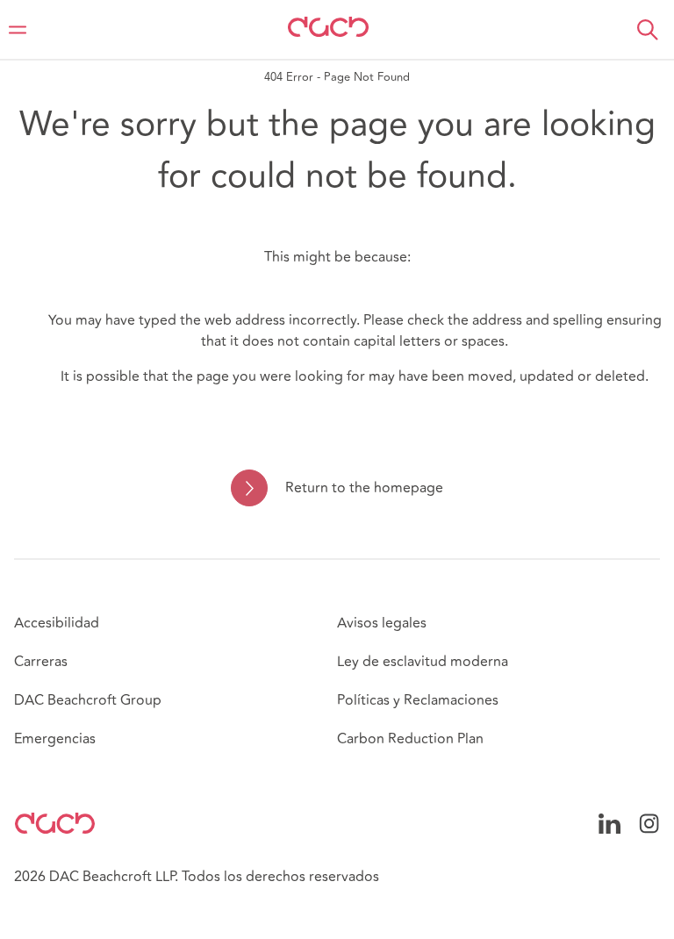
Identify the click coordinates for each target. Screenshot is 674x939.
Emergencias (55, 738)
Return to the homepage (363, 487)
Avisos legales (382, 623)
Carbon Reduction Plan (410, 738)
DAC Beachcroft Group (87, 700)
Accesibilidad (56, 623)
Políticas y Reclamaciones (417, 700)
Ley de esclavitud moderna (422, 661)
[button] (647, 30)
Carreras (41, 661)
